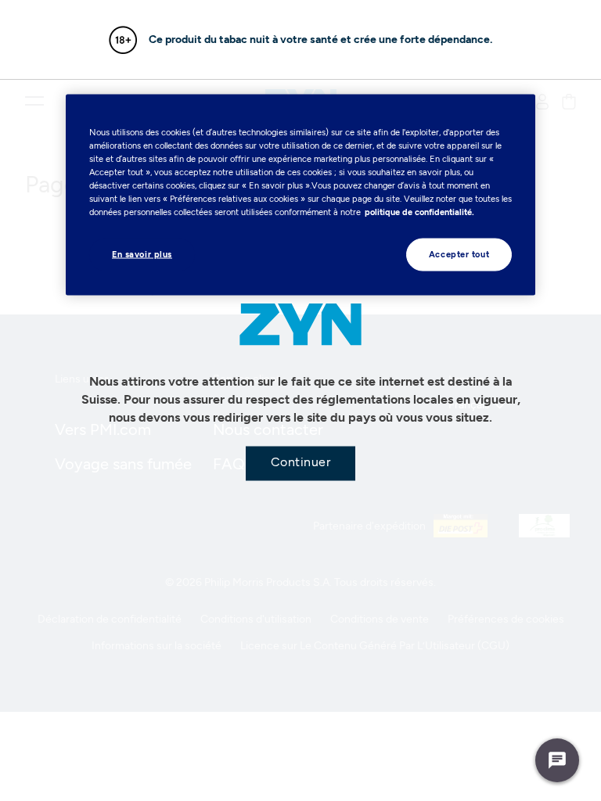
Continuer (301, 461)
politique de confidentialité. (419, 212)
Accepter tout (459, 254)
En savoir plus (142, 254)
